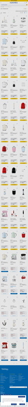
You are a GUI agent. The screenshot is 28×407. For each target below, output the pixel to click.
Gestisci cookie (14, 404)
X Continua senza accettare (22, 396)
